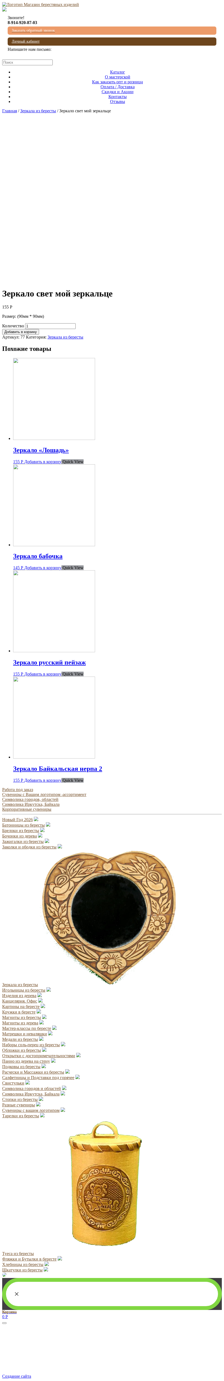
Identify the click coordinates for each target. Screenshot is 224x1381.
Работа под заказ (17, 789)
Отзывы (117, 101)
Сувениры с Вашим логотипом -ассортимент (44, 794)
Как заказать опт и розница (117, 82)
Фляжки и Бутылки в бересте (29, 1259)
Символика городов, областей (30, 799)
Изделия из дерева (19, 995)
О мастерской (117, 77)
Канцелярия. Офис (19, 1001)
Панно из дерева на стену (26, 1061)
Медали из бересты (20, 1039)
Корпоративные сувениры (26, 809)
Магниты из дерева (20, 1023)
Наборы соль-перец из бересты (31, 1044)
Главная (9, 110)
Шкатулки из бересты (22, 1270)
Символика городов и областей (31, 1088)
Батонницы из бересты (23, 825)
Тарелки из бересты (20, 1115)
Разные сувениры (18, 1105)
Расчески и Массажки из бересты (33, 1072)
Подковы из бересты (21, 1066)
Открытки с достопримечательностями (38, 1055)
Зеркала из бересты (38, 110)
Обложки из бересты (21, 1050)
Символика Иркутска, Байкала (31, 804)
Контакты (117, 96)
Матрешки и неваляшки (24, 1034)
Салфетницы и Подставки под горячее (38, 1077)
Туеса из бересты (18, 1253)
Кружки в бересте (19, 1012)
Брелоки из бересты (20, 830)
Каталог (117, 72)
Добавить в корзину (20, 332)
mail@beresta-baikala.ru (28, 54)
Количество (13, 326)
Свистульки (13, 1083)
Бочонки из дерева (19, 836)
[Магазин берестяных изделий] (40, 4)
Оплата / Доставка (118, 86)
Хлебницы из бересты (22, 1264)
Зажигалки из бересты (23, 841)
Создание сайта (16, 1376)
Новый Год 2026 (17, 819)
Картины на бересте (21, 1006)
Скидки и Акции (118, 91)
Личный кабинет (26, 41)
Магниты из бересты (21, 1017)
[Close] (4, 1323)
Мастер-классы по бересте (26, 1028)
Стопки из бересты (20, 1099)
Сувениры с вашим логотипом (31, 1110)
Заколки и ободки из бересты (29, 847)
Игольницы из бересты (23, 990)
